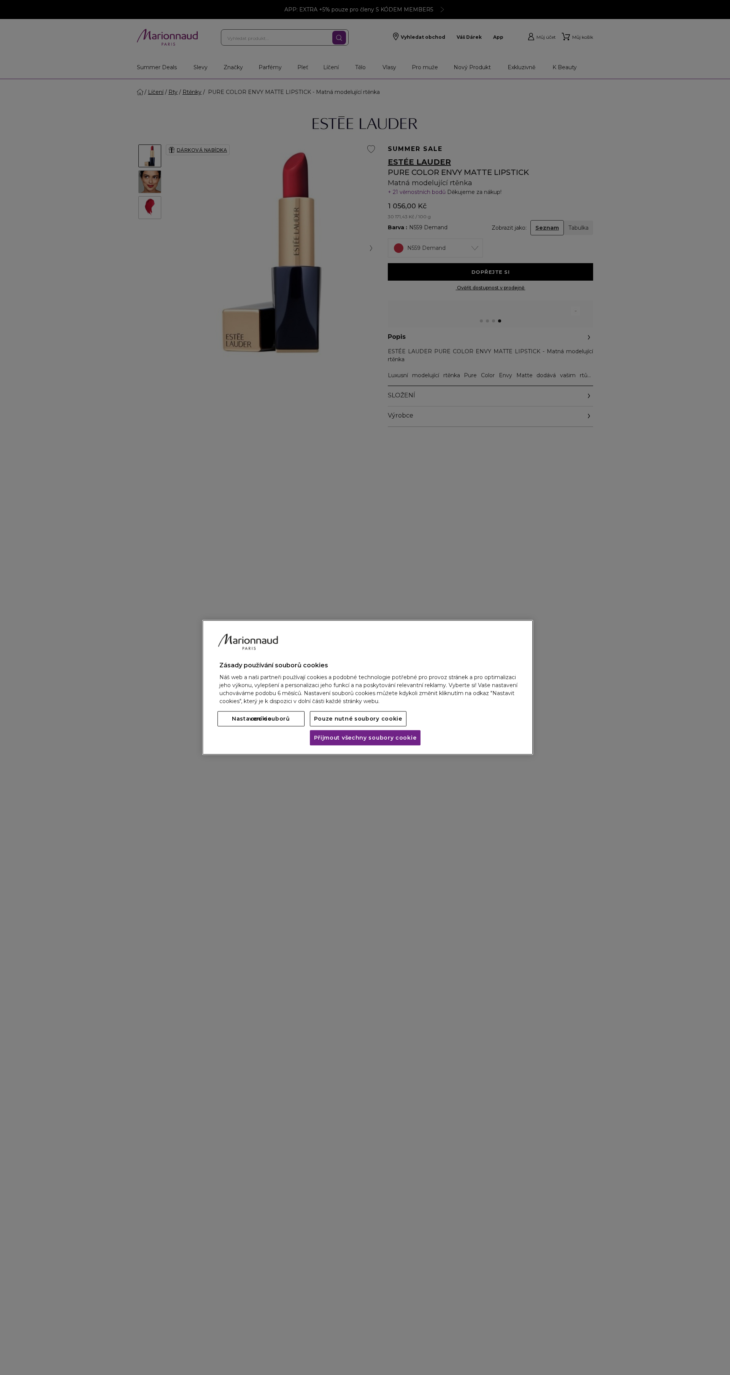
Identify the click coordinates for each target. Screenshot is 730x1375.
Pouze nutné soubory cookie (358, 719)
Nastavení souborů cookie (261, 719)
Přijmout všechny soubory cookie (365, 738)
